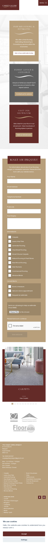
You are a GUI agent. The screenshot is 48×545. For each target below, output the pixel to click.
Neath (5, 510)
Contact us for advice (24, 94)
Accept (24, 534)
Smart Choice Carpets (20, 254)
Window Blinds (17, 275)
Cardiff (6, 499)
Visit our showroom (24, 135)
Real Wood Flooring (19, 263)
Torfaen (6, 506)
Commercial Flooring (20, 271)
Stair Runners (17, 267)
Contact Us (29, 483)
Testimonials (30, 477)
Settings (24, 540)
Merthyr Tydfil (8, 512)
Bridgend (6, 502)
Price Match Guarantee (33, 479)
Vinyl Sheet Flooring (19, 250)
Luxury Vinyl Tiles (18, 241)
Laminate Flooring (18, 246)
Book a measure (18, 287)
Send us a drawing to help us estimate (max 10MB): (22, 306)
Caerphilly (7, 504)
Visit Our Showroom (32, 481)
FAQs (27, 475)
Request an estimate (19, 295)
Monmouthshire (9, 508)
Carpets (15, 237)
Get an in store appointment (22, 291)
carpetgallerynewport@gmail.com (13, 458)
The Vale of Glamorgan (11, 501)
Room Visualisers (31, 473)
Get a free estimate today (24, 53)
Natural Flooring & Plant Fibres (23, 258)
